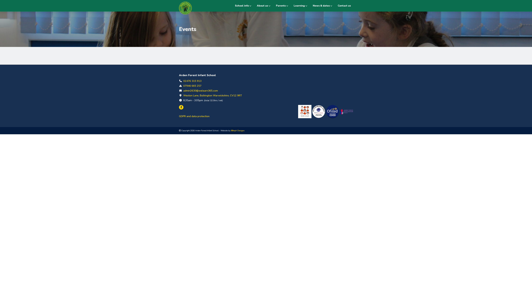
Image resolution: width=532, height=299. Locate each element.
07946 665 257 (192, 85)
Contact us (344, 5)
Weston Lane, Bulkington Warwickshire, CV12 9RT (212, 95)
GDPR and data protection (194, 116)
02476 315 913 (192, 81)
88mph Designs (238, 130)
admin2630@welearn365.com (200, 90)
